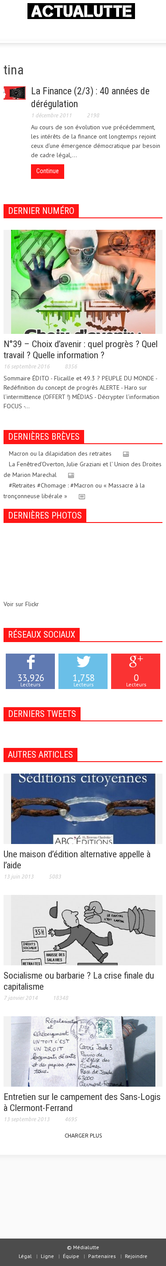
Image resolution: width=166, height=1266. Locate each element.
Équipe (71, 1256)
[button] (33, 29)
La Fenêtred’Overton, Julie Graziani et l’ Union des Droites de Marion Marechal (83, 469)
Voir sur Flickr (21, 604)
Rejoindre (136, 1256)
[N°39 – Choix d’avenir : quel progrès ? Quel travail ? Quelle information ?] (83, 281)
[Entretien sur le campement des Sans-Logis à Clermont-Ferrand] (83, 1051)
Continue (47, 170)
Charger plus (83, 1135)
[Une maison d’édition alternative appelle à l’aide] (83, 808)
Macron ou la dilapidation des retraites (60, 453)
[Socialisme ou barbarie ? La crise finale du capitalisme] (83, 929)
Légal (25, 1256)
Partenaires (102, 1256)
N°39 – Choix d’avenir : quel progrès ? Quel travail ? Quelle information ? (81, 349)
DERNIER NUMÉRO (41, 210)
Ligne (47, 1256)
